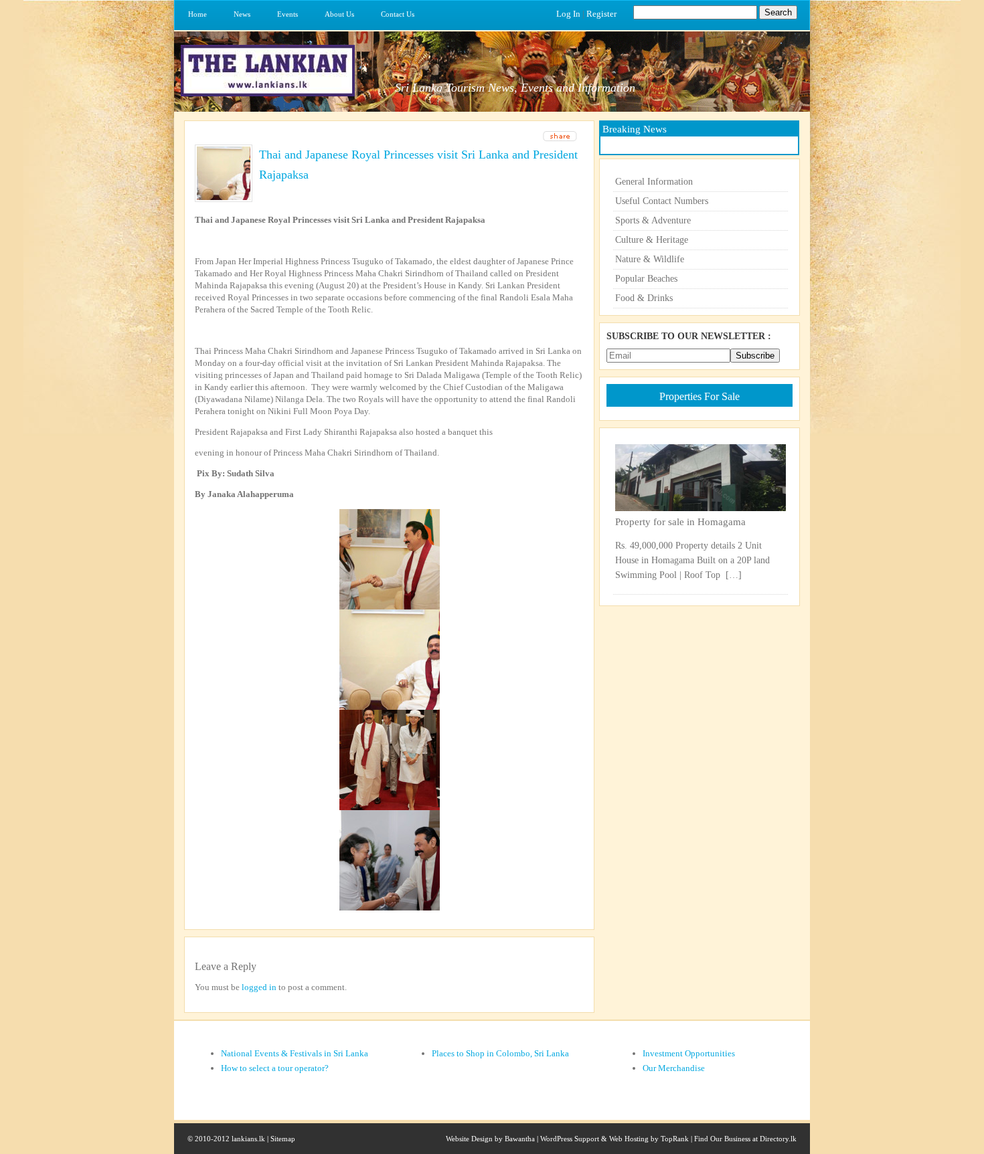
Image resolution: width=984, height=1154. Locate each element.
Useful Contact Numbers (661, 201)
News (242, 14)
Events (287, 14)
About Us (339, 14)
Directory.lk (778, 1139)
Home (197, 14)
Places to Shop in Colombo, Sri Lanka (500, 1053)
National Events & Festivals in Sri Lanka (294, 1053)
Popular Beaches (646, 279)
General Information (654, 182)
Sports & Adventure (653, 220)
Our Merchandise (674, 1068)
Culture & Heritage (651, 240)
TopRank (675, 1139)
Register (601, 14)
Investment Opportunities (689, 1053)
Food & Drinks (644, 298)
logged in (259, 987)
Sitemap (282, 1139)
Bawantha (520, 1139)
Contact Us (397, 14)
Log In (568, 14)
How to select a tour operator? (275, 1068)
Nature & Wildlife (649, 259)
